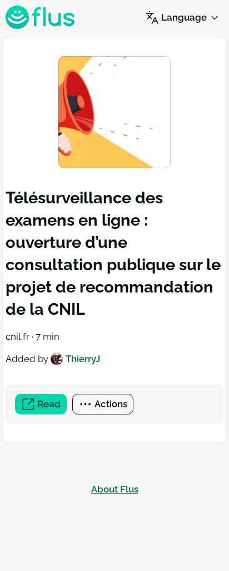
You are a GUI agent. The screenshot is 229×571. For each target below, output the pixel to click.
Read (51, 406)
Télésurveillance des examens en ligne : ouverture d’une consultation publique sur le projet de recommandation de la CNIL (113, 253)
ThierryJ (83, 358)
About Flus (114, 489)
